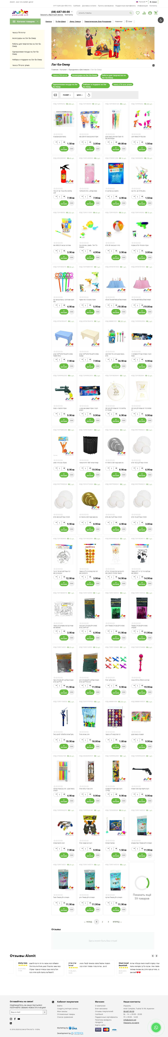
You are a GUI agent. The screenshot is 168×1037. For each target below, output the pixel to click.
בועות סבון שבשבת (59, 137)
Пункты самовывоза (106, 6)
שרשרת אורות (110, 843)
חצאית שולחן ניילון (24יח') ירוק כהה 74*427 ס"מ (89, 681)
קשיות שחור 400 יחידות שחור (88, 463)
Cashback (76, 6)
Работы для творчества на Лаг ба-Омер (26, 45)
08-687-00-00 (128, 1011)
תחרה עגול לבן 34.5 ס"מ (61, 517)
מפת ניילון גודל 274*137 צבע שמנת (89, 355)
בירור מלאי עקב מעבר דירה (62, 6)
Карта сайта (100, 1025)
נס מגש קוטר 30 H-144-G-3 (88, 517)
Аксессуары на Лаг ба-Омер (24, 38)
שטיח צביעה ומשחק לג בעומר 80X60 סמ (63, 627)
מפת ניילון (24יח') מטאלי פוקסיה (139, 627)
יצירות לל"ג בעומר (19, 32)
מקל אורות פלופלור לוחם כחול (63, 734)
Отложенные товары (66, 1014)
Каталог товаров (26, 21)
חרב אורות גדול (84, 734)
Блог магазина (101, 1008)
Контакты (153, 6)
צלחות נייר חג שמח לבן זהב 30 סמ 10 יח (115, 409)
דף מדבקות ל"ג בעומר (112, 734)
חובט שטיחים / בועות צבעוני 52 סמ (63, 301)
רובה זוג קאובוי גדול (85, 843)
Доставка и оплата (89, 6)
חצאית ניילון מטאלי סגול (61, 897)
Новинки (118, 21)
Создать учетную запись (67, 1008)
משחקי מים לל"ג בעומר (21, 65)
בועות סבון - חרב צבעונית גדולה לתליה (63, 790)
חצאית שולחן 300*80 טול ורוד (141, 300)
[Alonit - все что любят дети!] (20, 13)
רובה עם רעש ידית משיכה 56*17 (113, 790)
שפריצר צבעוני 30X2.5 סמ (62, 245)
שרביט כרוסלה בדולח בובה (140, 680)
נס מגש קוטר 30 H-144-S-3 (114, 463)
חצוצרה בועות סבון (137, 734)
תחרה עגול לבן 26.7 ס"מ (113, 517)
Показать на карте (131, 1023)
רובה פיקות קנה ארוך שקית (140, 789)
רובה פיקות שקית (59, 843)
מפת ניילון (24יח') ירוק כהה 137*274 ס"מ (88, 627)
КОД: (55, 104)
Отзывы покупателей (104, 1011)
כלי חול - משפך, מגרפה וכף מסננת (88, 246)
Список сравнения (65, 1017)
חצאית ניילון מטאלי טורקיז (113, 897)
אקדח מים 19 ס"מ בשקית (139, 245)
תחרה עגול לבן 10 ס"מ (139, 517)
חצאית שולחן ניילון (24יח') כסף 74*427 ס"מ (63, 681)
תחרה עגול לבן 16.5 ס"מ (139, 463)
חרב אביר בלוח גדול (86, 789)
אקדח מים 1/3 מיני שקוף (87, 300)
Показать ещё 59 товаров (142, 896)
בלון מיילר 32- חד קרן (138, 191)
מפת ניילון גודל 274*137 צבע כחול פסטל (63, 355)
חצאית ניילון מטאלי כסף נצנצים (141, 843)
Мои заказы (62, 1011)
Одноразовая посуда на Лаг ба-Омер (25, 53)
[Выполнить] (45, 1012)
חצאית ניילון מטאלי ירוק (87, 897)
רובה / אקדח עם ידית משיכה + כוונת (141, 355)
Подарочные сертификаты (125, 6)
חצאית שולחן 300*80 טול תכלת (115, 300)
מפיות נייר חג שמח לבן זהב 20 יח (141, 409)
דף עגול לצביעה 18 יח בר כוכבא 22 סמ (61, 572)
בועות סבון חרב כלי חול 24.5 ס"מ (114, 355)
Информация (142, 6)
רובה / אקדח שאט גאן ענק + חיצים (88, 409)
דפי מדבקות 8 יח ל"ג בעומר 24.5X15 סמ (88, 572)
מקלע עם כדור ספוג (60, 463)
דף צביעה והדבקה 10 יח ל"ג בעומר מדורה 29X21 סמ (114, 572)
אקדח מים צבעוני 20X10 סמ (88, 137)
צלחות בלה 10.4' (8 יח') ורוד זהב (62, 192)
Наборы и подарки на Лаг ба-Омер (27, 59)
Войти (59, 1006)
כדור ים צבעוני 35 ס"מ (112, 245)
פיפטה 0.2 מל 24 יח (111, 191)
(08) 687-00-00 (60, 12)
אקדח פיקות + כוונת (59, 408)
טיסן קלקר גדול (110, 680)
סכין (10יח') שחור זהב (138, 137)
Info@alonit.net (129, 1020)
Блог (130, 21)
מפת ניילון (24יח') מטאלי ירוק (114, 626)
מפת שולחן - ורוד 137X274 (88, 191)
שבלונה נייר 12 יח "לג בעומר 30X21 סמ (140, 572)
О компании (100, 1006)
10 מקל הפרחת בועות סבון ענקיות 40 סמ (114, 138)
